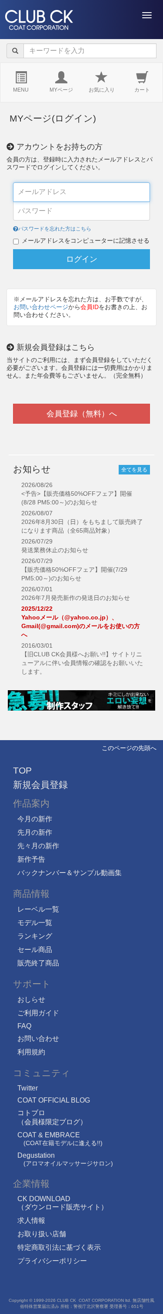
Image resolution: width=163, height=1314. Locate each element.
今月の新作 (34, 819)
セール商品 (34, 949)
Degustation (65, 1159)
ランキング (34, 936)
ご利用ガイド (38, 1013)
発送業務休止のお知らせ (54, 550)
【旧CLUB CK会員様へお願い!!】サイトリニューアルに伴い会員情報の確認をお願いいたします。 (82, 663)
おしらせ (31, 999)
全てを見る (134, 470)
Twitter (27, 1088)
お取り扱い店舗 (41, 1234)
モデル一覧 (34, 922)
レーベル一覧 (38, 909)
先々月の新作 (38, 846)
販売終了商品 (38, 963)
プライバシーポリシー (52, 1261)
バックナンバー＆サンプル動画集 (69, 872)
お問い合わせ (38, 1038)
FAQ (24, 1026)
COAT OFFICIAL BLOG (53, 1100)
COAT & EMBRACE (60, 1138)
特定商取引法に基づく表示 (59, 1247)
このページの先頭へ (129, 747)
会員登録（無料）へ (82, 413)
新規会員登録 (40, 785)
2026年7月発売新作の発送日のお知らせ (75, 597)
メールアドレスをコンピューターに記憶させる (86, 240)
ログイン (81, 259)
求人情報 (31, 1220)
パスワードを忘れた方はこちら (54, 229)
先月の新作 (34, 832)
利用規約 (31, 1052)
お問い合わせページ (40, 306)
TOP (22, 770)
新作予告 (31, 859)
